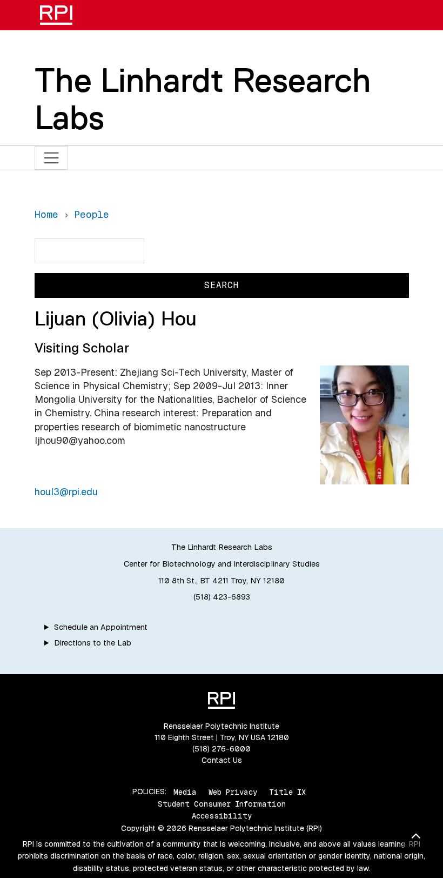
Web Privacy (233, 791)
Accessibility (222, 816)
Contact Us (222, 760)
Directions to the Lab (92, 643)
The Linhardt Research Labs (203, 98)
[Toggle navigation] (52, 158)
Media (185, 791)
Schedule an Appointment (100, 627)
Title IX (287, 791)
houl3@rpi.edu (66, 491)
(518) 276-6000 (221, 749)
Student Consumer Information (222, 804)
